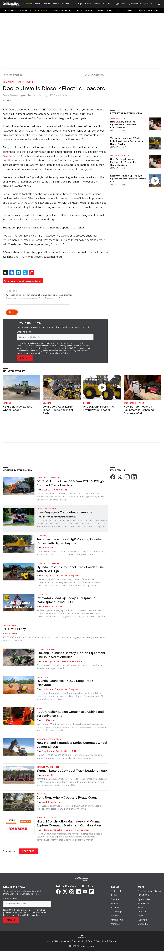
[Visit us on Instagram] (127, 477)
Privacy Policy (62, 353)
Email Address (24, 332)
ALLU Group (48, 720)
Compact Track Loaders (49, 478)
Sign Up (24, 358)
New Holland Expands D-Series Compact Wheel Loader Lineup (72, 745)
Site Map (113, 941)
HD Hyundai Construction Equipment (61, 575)
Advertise (64, 941)
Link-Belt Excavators (53, 606)
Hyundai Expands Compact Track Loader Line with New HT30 (70, 569)
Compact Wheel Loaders (49, 739)
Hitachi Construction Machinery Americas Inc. (65, 830)
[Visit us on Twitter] (120, 477)
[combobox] (42, 74)
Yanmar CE (47, 775)
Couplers (41, 794)
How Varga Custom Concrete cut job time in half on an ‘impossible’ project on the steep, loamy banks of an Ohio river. (69, 807)
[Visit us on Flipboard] (91, 891)
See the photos (12, 156)
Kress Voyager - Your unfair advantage (65, 512)
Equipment (9, 82)
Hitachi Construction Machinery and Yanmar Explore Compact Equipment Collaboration (69, 823)
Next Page (28, 851)
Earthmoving (25, 82)
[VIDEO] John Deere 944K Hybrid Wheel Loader (99, 408)
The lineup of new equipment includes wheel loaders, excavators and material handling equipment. (70, 667)
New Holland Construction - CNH (59, 751)
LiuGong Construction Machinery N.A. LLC (63, 661)
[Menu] (158, 3)
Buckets (41, 708)
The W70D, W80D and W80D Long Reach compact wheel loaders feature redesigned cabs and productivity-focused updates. (69, 756)
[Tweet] (25, 272)
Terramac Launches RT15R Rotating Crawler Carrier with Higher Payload (126, 141)
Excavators (42, 594)
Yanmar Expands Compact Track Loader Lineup (72, 770)
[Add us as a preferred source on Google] (31, 272)
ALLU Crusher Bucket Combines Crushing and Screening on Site (70, 714)
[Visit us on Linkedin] (134, 477)
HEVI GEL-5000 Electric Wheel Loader (17, 408)
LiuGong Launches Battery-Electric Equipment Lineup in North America (71, 655)
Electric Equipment (46, 649)
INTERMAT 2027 (14, 629)
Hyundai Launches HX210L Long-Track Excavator (65, 683)
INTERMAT (13, 633)
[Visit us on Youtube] (85, 891)
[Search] (152, 3)
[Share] (11, 272)
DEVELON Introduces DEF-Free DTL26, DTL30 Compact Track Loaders (70, 483)
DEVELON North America (54, 490)
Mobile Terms (45, 353)
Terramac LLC (49, 547)
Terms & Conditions (97, 941)
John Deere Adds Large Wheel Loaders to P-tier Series (58, 410)
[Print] (5, 272)
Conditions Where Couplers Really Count (67, 797)
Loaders (7, 403)
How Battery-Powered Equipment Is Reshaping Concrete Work (123, 124)
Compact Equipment (46, 818)
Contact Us (52, 941)
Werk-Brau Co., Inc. (52, 802)
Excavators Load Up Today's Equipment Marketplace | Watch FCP (128, 178)
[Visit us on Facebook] (112, 477)
